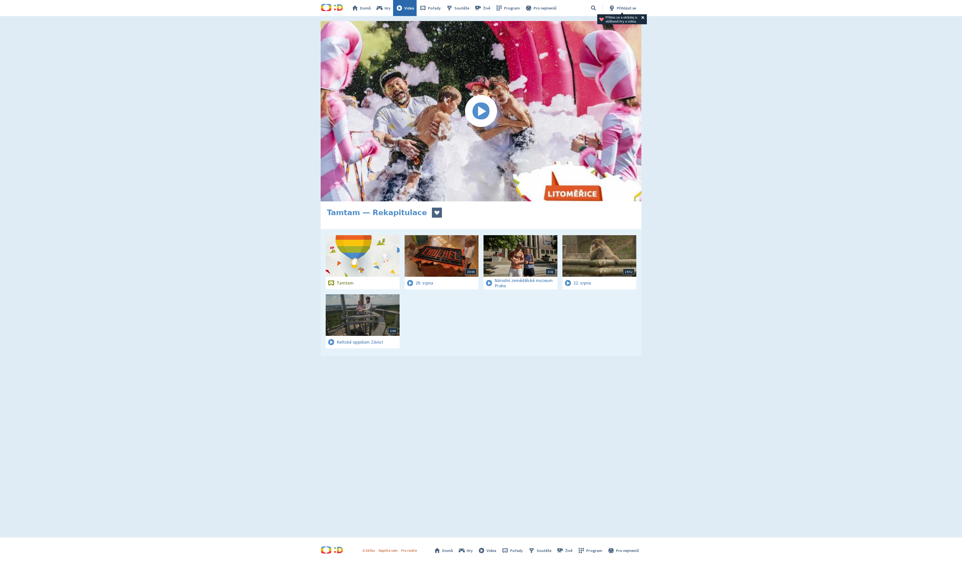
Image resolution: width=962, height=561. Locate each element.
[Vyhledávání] (593, 8)
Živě (486, 8)
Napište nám (388, 550)
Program (512, 8)
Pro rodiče (409, 550)
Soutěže (461, 8)
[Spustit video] (481, 111)
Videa (409, 8)
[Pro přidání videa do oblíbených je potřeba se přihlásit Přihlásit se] (437, 213)
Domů (365, 8)
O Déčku (369, 550)
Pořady (434, 8)
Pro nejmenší (545, 8)
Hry (388, 8)
